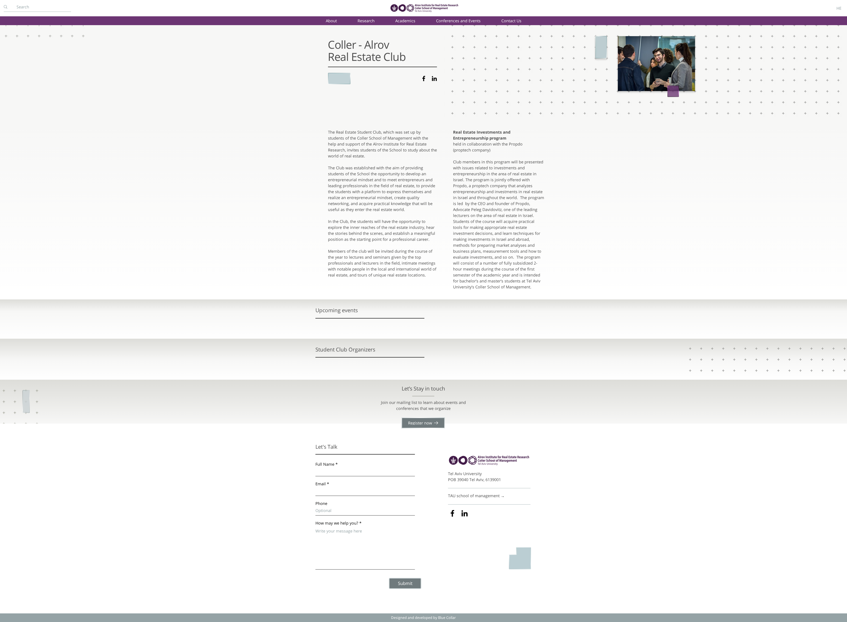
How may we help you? (336, 523)
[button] (366, 20)
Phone (321, 503)
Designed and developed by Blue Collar (423, 617)
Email (320, 484)
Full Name (324, 464)
